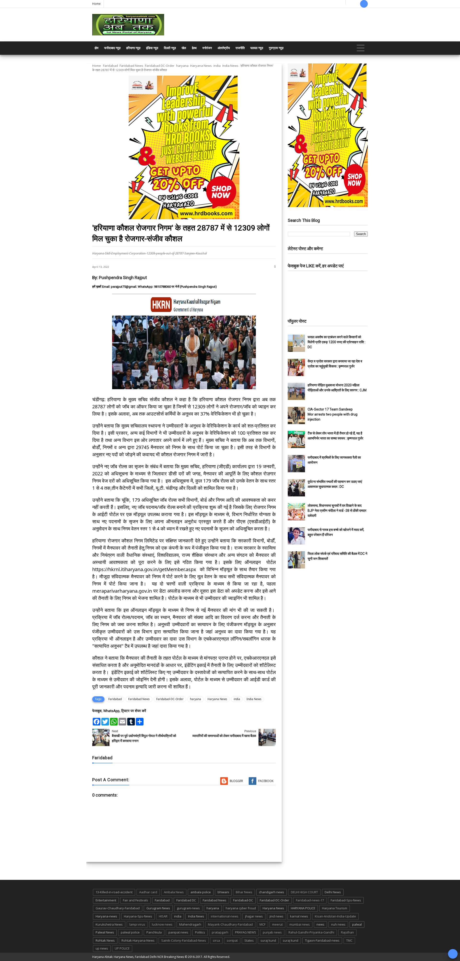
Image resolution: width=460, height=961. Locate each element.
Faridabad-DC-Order (159, 65)
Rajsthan (347, 932)
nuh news (338, 924)
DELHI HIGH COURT (304, 892)
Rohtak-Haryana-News (138, 940)
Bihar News (244, 892)
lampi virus (137, 924)
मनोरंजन (207, 48)
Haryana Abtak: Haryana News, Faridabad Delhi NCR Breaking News (138, 957)
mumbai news (299, 924)
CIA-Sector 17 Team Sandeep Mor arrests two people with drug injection (332, 414)
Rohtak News (105, 940)
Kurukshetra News (109, 924)
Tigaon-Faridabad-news (322, 940)
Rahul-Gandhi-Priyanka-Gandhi (311, 932)
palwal (357, 924)
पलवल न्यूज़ (256, 48)
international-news (224, 916)
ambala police (200, 892)
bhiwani (223, 892)
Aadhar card (148, 892)
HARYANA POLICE (303, 908)
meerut (277, 924)
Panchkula (154, 932)
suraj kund (268, 940)
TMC (349, 940)
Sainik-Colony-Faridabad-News (183, 940)
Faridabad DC (186, 900)
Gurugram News (158, 908)
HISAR (163, 916)
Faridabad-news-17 (310, 900)
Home (96, 4)
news (320, 924)
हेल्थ (194, 48)
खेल (184, 48)
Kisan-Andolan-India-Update (335, 916)
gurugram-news (188, 908)
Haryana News (201, 65)
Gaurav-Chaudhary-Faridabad (118, 908)
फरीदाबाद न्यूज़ (112, 48)
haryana (182, 65)
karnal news (299, 916)
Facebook (265, 781)
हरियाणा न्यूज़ (133, 48)
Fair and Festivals (135, 900)
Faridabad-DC (243, 900)
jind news (276, 916)
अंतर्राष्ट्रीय (224, 48)
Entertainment (106, 900)
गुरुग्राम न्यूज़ (276, 48)
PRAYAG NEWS (245, 932)
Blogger (236, 781)
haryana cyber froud (241, 908)
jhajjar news (254, 916)
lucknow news (162, 924)
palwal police (130, 932)
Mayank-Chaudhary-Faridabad (230, 924)
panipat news (178, 932)
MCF (262, 924)
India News (230, 65)
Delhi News (333, 892)
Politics (200, 932)
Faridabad (110, 65)
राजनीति (240, 48)
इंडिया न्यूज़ (152, 48)
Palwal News (105, 932)
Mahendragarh (190, 924)
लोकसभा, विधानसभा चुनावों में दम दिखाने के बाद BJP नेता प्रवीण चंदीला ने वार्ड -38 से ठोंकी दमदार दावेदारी (337, 510)
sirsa (216, 940)
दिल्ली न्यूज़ (170, 48)
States (249, 940)
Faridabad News (131, 65)
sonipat (232, 940)
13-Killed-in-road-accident (114, 892)
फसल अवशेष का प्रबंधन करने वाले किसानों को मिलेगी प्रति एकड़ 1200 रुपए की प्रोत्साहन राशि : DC (336, 342)
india (217, 65)
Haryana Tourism (334, 908)
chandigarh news (271, 892)
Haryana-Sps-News (138, 916)
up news (102, 948)
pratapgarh (220, 932)
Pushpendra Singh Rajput (123, 277)
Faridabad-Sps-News (346, 900)
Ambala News (174, 892)
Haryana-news (106, 916)
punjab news (272, 932)
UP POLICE (122, 948)
